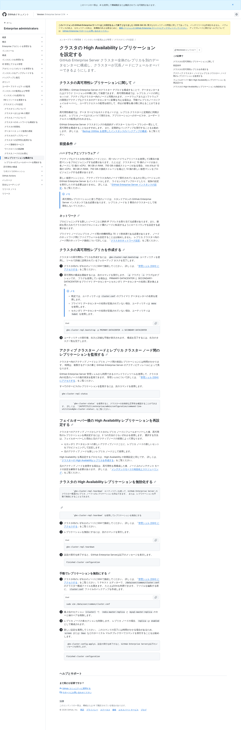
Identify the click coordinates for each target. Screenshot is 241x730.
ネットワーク (68, 215)
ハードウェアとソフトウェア (78, 153)
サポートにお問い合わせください (77, 692)
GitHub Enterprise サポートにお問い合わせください (85, 31)
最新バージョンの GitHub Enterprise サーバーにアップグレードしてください (153, 28)
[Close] (233, 4)
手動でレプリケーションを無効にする (83, 573)
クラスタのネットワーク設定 (125, 240)
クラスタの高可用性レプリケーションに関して (96, 83)
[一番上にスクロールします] (235, 724)
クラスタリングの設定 (124, 39)
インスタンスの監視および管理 (97, 39)
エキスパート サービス (128, 710)
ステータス (105, 710)
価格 (114, 710)
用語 (82, 710)
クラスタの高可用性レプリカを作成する (90, 250)
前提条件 (66, 144)
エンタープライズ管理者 (70, 39)
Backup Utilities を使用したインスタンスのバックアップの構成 (115, 131)
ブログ (144, 710)
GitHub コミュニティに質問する (76, 688)
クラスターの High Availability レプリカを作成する (88, 460)
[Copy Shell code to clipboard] (156, 323)
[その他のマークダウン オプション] (199, 50)
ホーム (9, 23)
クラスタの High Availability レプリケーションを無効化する (106, 482)
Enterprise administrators (21, 28)
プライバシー (92, 710)
